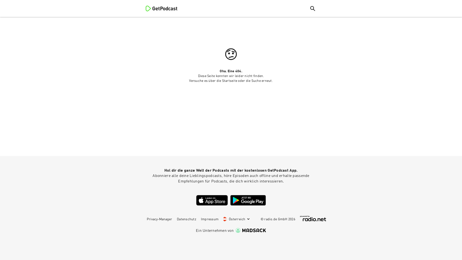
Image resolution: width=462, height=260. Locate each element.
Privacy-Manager (159, 219)
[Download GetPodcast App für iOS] (212, 200)
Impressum (209, 219)
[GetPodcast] (158, 8)
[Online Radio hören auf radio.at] (313, 218)
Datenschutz (186, 219)
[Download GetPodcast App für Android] (248, 200)
